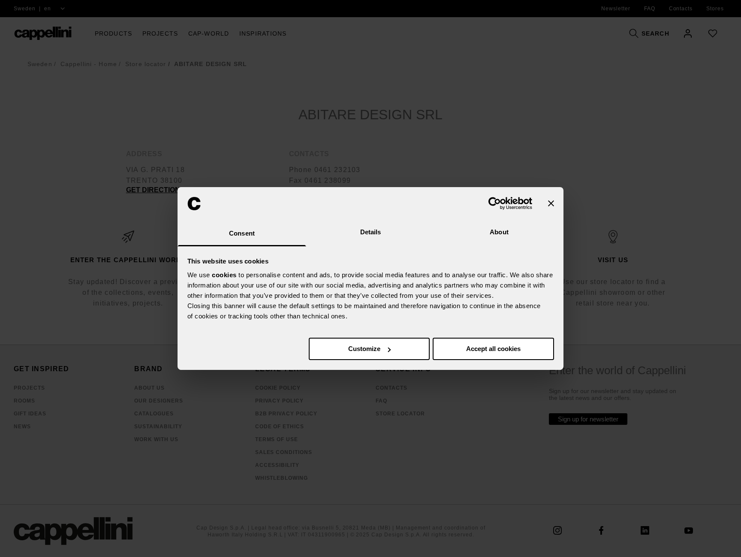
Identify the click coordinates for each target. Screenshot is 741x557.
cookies (224, 274)
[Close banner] (551, 203)
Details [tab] (370, 232)
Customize (364, 348)
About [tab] (499, 232)
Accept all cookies (493, 348)
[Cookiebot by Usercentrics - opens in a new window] (494, 203)
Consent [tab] (242, 233)
